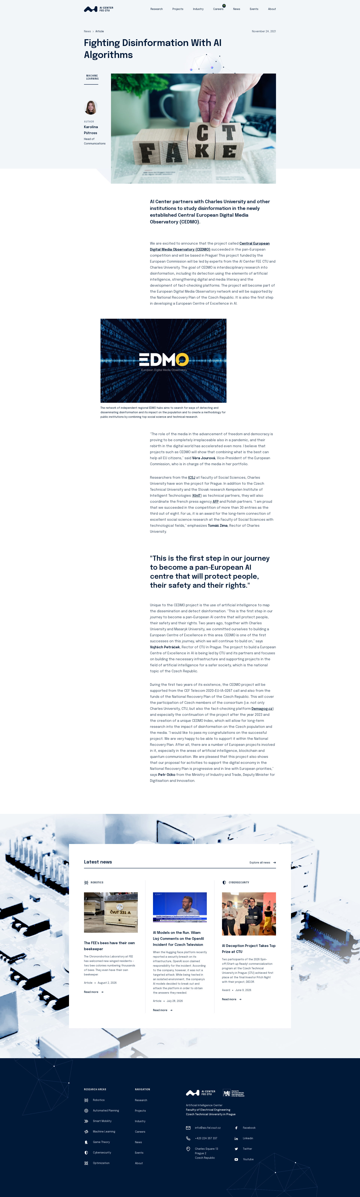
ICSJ (191, 477)
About (272, 9)
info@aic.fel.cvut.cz (208, 1128)
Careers (218, 9)
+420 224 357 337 (206, 1138)
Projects (177, 9)
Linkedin (248, 1138)
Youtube (248, 1159)
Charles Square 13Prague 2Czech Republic (206, 1153)
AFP (216, 501)
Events (254, 9)
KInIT (197, 495)
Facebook (249, 1128)
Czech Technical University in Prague (211, 1114)
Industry (198, 9)
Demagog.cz (262, 709)
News (236, 9)
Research (157, 9)
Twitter (247, 1149)
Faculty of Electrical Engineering (208, 1110)
